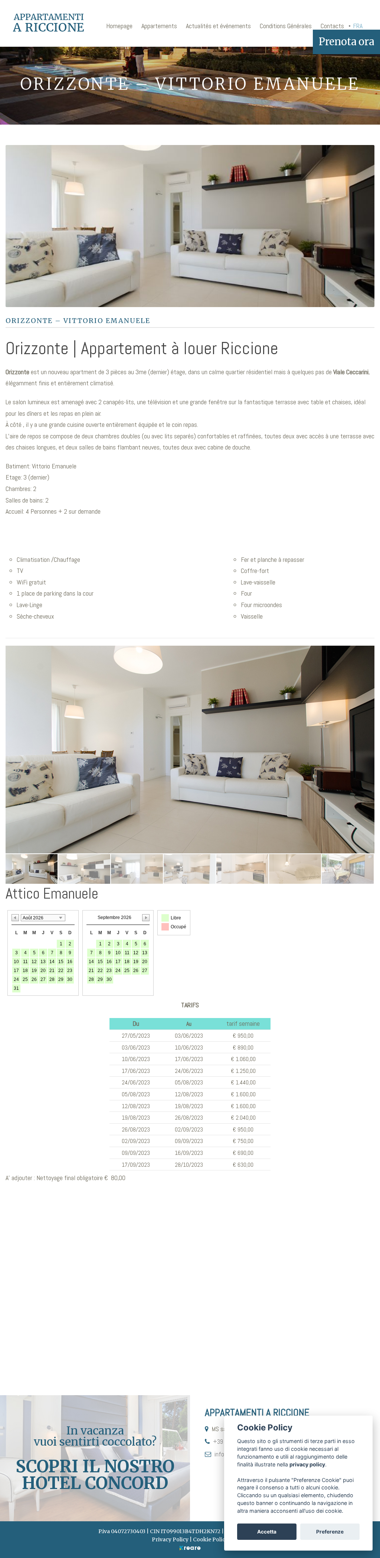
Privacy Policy (170, 1539)
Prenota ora (346, 41)
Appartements (159, 26)
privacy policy (307, 1464)
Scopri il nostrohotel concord (95, 1474)
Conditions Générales (286, 26)
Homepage (119, 26)
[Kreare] (190, 1548)
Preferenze (330, 1532)
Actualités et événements (218, 26)
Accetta (266, 1532)
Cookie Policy (210, 1539)
